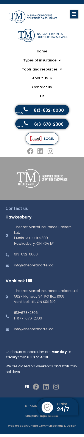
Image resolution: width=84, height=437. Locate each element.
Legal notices (49, 416)
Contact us (17, 208)
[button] (74, 14)
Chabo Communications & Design (52, 426)
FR (27, 387)
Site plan (31, 416)
